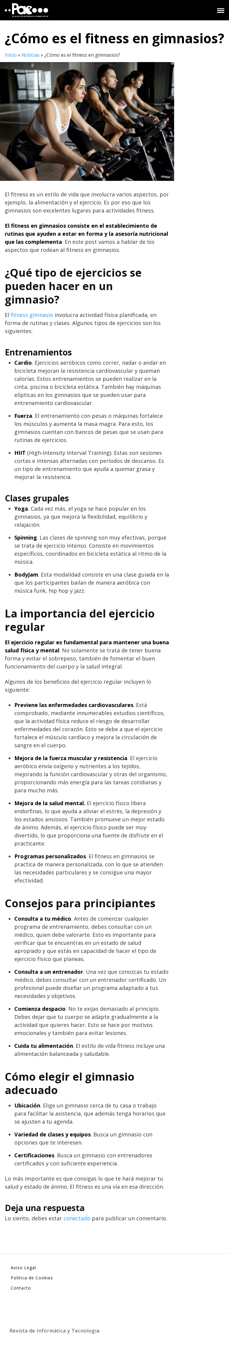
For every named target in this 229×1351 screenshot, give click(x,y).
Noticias (30, 55)
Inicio (11, 55)
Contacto (21, 1288)
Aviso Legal (23, 1267)
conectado (77, 1218)
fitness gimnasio (32, 314)
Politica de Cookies (32, 1278)
